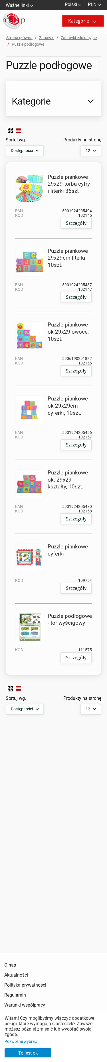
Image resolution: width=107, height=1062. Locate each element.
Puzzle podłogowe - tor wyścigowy (70, 619)
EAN (19, 211)
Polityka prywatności (25, 985)
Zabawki (46, 37)
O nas (10, 965)
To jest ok (28, 1053)
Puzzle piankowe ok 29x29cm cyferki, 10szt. (68, 405)
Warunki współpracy (24, 1005)
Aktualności (16, 975)
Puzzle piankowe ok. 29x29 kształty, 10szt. (68, 479)
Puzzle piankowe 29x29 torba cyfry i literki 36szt (69, 184)
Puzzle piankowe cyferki (68, 550)
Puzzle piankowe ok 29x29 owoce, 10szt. (68, 331)
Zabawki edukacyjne (79, 37)
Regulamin (15, 995)
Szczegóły (76, 223)
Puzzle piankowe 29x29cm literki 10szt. (68, 258)
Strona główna (19, 37)
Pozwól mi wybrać (21, 1041)
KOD (19, 215)
